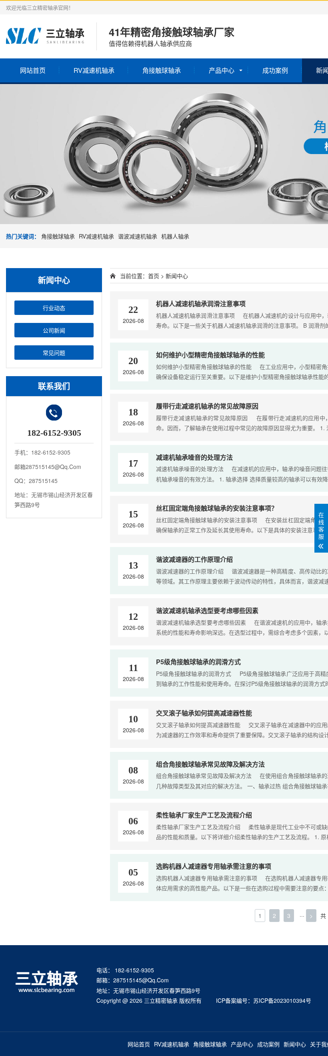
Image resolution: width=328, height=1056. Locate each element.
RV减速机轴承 (94, 70)
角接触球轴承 (161, 70)
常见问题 (54, 353)
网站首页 (33, 70)
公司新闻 (54, 330)
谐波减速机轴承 (137, 236)
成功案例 (275, 70)
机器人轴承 (175, 236)
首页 (153, 276)
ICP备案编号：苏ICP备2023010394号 (263, 1000)
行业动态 (54, 308)
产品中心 (221, 70)
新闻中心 (295, 1044)
